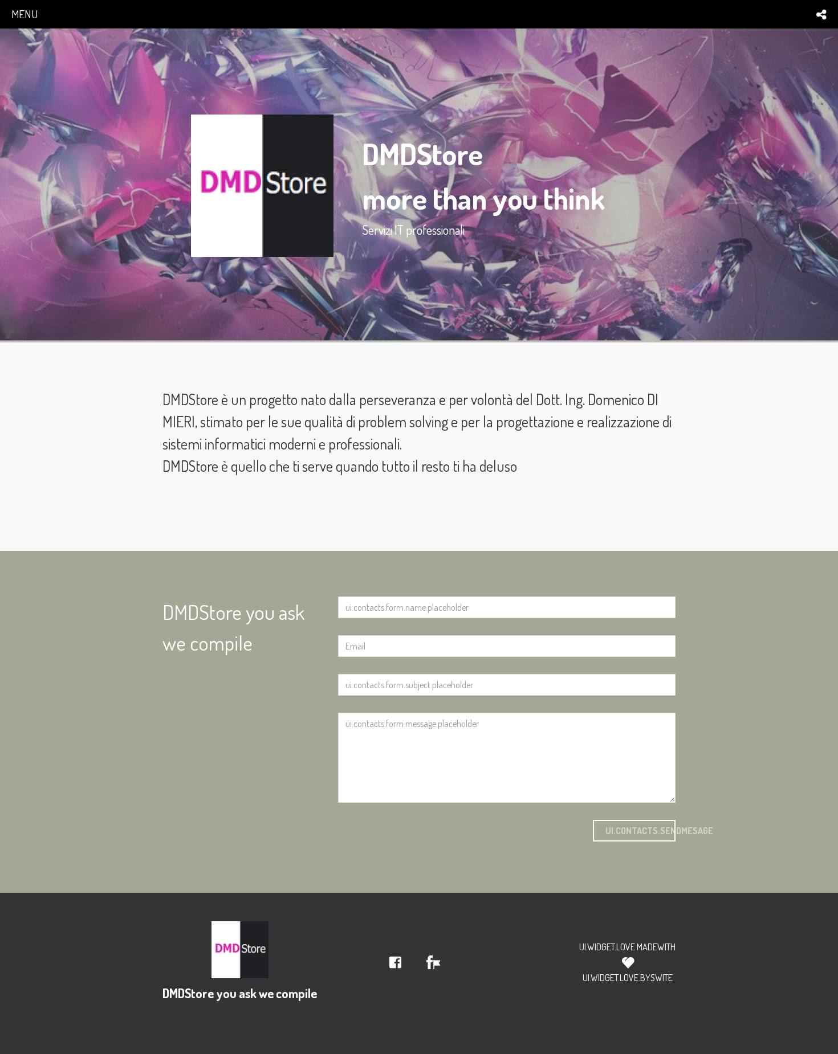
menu (24, 14)
